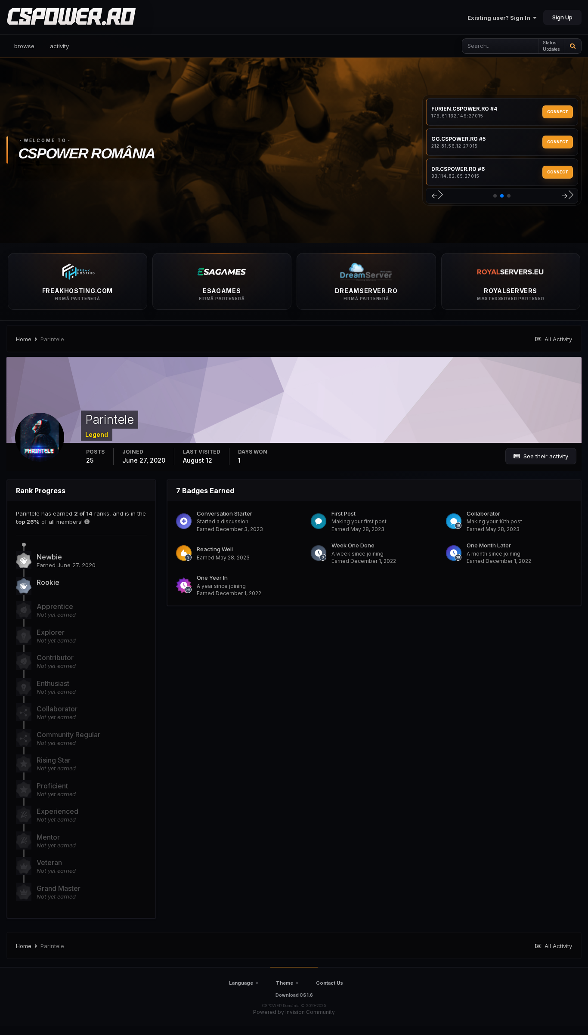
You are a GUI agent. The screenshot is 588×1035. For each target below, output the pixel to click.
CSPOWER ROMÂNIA (86, 154)
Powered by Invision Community (294, 1012)
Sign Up (562, 17)
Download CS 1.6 (294, 995)
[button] (436, 196)
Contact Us (329, 983)
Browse (24, 46)
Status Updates (551, 46)
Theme (284, 983)
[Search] (572, 46)
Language (241, 983)
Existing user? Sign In (500, 17)
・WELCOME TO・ (45, 140)
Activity (59, 46)
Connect (557, 111)
